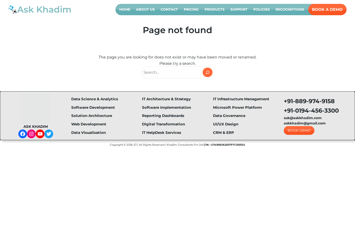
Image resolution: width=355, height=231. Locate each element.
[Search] (208, 72)
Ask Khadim (44, 9)
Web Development (88, 124)
